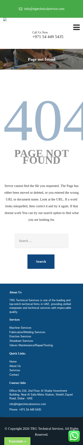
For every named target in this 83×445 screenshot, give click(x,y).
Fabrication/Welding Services (27, 332)
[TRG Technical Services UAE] (5, 19)
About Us (15, 366)
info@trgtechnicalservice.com (27, 404)
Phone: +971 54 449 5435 (25, 409)
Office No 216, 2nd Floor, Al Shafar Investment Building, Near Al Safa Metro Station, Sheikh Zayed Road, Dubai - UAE (41, 394)
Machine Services (20, 327)
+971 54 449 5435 (47, 35)
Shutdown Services (21, 340)
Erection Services (20, 336)
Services (14, 370)
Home (13, 361)
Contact (14, 374)
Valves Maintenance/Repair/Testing (31, 345)
